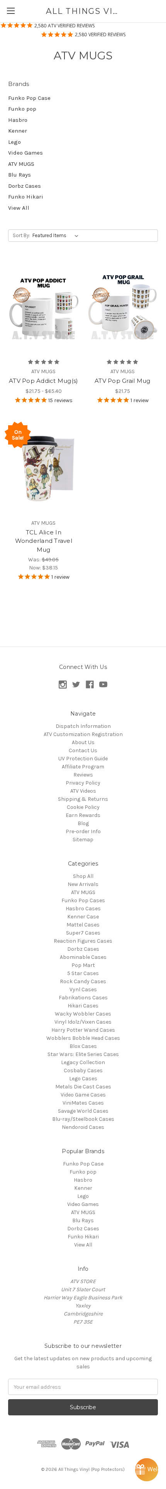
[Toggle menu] (10, 10)
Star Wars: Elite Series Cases (83, 1054)
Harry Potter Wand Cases (83, 1030)
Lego (14, 141)
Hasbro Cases (83, 908)
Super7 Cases (83, 933)
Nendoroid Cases (83, 1127)
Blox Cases (83, 1046)
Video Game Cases (83, 1094)
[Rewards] (146, 1469)
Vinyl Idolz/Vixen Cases (83, 1022)
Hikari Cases (83, 1005)
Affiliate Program (83, 766)
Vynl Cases (83, 989)
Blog (83, 823)
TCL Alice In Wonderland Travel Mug (43, 541)
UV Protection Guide (83, 758)
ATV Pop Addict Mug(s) (43, 380)
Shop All (83, 876)
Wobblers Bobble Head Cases (83, 1038)
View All (18, 207)
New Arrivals (83, 884)
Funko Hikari (25, 196)
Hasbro (17, 119)
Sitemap (83, 839)
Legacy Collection (83, 1062)
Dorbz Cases (24, 185)
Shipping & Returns (83, 799)
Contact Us (83, 750)
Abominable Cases (83, 957)
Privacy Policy (83, 783)
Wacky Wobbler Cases (83, 1014)
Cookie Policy (83, 807)
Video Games (25, 152)
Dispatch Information (83, 726)
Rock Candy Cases (83, 981)
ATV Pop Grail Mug (122, 380)
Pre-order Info (83, 831)
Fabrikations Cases (83, 997)
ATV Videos (83, 791)
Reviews (83, 774)
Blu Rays (19, 174)
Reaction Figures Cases (83, 941)
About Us (83, 742)
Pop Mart (83, 965)
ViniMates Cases (83, 1103)
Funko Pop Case (29, 97)
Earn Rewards (83, 815)
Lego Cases (83, 1078)
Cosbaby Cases (83, 1070)
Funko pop (22, 108)
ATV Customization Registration (83, 734)
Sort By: (21, 235)
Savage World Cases (83, 1111)
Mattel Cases (83, 924)
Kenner (17, 130)
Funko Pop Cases (83, 900)
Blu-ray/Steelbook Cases (83, 1119)
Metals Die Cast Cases (83, 1086)
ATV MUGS (21, 163)
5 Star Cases (83, 973)
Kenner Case (83, 916)
